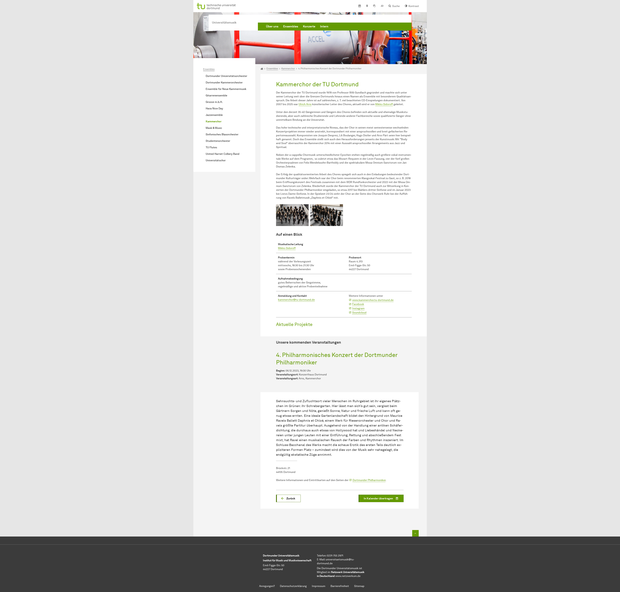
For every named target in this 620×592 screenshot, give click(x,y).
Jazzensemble (214, 114)
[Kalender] (359, 6)
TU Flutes (211, 147)
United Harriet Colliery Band (222, 153)
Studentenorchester (218, 140)
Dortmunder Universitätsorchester (226, 76)
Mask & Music (214, 127)
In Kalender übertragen (378, 498)
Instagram (358, 308)
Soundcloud (359, 312)
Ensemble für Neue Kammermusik (226, 89)
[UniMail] (382, 6)
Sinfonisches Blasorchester (222, 134)
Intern (324, 26)
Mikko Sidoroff (384, 104)
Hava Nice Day (214, 108)
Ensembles (290, 26)
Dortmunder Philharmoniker (369, 480)
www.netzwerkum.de (347, 576)
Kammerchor (213, 121)
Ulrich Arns (305, 104)
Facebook (358, 304)
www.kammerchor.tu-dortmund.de (373, 300)
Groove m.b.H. (214, 102)
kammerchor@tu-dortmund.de (296, 299)
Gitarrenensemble (216, 95)
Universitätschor (216, 160)
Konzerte (309, 26)
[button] (288, 498)
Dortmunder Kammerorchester (224, 82)
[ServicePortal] (374, 6)
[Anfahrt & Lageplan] (366, 6)
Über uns (272, 26)
